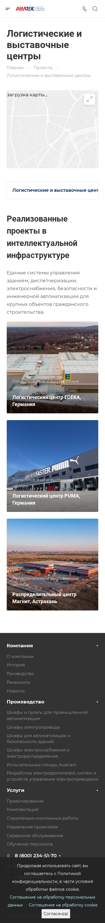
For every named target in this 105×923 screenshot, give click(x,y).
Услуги (15, 790)
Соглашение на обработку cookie (63, 905)
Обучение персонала (30, 844)
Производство (25, 702)
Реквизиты (18, 682)
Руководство (20, 673)
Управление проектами (32, 826)
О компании (20, 656)
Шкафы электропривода (33, 727)
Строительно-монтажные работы (42, 818)
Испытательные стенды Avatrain (41, 764)
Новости (16, 691)
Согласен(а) (56, 913)
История (16, 664)
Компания (20, 645)
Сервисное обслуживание (35, 835)
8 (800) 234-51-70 (36, 855)
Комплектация (22, 809)
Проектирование (25, 801)
